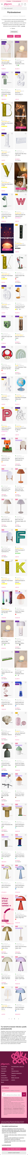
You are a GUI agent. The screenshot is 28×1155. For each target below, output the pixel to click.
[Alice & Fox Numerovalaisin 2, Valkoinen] (15, 95)
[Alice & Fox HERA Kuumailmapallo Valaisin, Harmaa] (3, 65)
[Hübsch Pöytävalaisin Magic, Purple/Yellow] (15, 858)
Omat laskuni (3, 1071)
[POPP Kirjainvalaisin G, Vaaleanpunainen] (19, 217)
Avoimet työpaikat (4, 1080)
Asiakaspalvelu (4, 1066)
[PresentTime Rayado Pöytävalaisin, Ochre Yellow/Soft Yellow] (6, 95)
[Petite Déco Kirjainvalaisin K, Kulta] (4, 126)
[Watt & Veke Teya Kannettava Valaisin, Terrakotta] (15, 492)
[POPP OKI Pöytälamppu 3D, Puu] (3, 1010)
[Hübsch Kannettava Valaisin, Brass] (2, 949)
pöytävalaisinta (4, 1036)
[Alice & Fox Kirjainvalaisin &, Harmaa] (17, 431)
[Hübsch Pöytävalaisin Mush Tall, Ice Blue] (15, 888)
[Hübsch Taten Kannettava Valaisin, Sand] (15, 949)
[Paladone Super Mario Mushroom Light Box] (2, 370)
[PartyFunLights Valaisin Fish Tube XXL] (2, 614)
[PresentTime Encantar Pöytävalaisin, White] (4, 217)
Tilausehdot (3, 1068)
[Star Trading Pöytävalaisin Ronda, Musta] (19, 644)
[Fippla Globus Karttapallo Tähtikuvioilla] (15, 400)
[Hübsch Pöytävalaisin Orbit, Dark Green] (2, 858)
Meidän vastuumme (15, 1077)
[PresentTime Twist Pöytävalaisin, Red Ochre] (2, 705)
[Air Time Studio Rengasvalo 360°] (2, 797)
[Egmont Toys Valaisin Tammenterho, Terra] (15, 797)
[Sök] (3, 8)
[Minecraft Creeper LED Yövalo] (2, 339)
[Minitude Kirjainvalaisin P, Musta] (19, 248)
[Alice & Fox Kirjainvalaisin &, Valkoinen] (15, 431)
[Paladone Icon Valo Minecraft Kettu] (2, 461)
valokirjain (17, 1039)
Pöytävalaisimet (22, 16)
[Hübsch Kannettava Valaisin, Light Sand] (2, 980)
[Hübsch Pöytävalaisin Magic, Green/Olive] (15, 827)
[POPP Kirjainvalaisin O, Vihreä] (19, 553)
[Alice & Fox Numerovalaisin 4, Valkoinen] (19, 95)
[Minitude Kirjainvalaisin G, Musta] (18, 248)
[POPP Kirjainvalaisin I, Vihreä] (18, 553)
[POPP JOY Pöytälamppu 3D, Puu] (2, 1010)
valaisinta (6, 1035)
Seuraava (18, 1019)
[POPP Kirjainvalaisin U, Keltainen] (19, 583)
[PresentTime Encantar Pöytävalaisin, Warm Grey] (6, 217)
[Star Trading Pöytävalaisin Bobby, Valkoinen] (15, 644)
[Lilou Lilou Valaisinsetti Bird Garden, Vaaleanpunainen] (15, 736)
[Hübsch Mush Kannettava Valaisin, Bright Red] (15, 919)
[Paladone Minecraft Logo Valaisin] (2, 675)
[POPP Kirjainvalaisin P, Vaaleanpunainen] (17, 217)
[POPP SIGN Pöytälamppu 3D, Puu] (4, 1010)
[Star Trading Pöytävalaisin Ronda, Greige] (17, 644)
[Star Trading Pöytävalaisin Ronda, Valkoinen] (18, 644)
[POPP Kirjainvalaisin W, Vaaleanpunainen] (15, 217)
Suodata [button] (10, 36)
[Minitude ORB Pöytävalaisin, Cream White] (15, 65)
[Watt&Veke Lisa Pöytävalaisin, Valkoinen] (2, 736)
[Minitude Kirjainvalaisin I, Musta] (15, 248)
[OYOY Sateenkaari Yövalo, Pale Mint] (15, 370)
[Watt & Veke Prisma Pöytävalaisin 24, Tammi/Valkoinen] (2, 492)
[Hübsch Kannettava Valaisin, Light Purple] (15, 980)
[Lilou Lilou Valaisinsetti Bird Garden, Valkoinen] (17, 736)
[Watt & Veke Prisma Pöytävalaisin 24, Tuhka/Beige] (15, 461)
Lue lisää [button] (23, 26)
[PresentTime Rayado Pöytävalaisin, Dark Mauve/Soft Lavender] (4, 95)
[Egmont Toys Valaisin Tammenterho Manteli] (15, 766)
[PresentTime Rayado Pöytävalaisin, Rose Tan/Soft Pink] (3, 95)
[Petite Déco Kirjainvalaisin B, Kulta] (2, 126)
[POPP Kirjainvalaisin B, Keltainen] (18, 583)
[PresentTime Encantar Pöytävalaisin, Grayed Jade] (2, 217)
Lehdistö (13, 1080)
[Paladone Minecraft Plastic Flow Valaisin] (15, 705)
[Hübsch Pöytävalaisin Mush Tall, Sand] (2, 888)
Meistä (2, 1082)
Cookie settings (4, 1077)
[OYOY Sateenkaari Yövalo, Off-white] (17, 370)
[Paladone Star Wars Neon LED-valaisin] (15, 156)
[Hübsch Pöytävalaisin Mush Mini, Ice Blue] (15, 1010)
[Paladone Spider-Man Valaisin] (15, 278)
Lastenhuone (5, 16)
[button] (2, 4)
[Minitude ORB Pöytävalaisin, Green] (18, 65)
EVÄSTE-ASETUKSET (14, 1152)
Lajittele (17, 36)
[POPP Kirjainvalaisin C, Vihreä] (17, 553)
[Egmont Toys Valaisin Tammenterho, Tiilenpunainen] (15, 614)
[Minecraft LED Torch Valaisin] (15, 339)
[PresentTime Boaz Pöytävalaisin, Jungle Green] (2, 766)
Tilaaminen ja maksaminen (16, 1073)
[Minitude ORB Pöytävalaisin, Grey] (17, 65)
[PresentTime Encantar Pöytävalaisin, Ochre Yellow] (3, 217)
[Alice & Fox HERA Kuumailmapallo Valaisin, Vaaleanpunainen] (2, 65)
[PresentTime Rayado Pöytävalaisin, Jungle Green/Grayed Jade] (2, 95)
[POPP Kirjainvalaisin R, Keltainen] (17, 583)
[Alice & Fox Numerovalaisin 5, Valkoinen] (18, 95)
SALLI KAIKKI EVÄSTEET (14, 1149)
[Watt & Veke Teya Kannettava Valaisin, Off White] (2, 522)
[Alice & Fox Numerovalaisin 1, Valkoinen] (17, 95)
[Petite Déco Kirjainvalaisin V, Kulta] (3, 126)
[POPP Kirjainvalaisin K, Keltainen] (15, 583)
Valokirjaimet (14, 31)
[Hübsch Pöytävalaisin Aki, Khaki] (2, 827)
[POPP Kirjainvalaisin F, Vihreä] (15, 553)
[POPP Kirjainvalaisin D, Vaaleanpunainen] (18, 217)
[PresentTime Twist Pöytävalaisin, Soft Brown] (3, 705)
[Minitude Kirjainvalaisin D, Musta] (17, 248)
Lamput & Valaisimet (13, 16)
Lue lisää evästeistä (6, 1145)
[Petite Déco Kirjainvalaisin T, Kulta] (6, 126)
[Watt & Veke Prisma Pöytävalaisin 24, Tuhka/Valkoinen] (2, 553)
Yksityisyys (13, 1075)
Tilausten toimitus (15, 1071)
